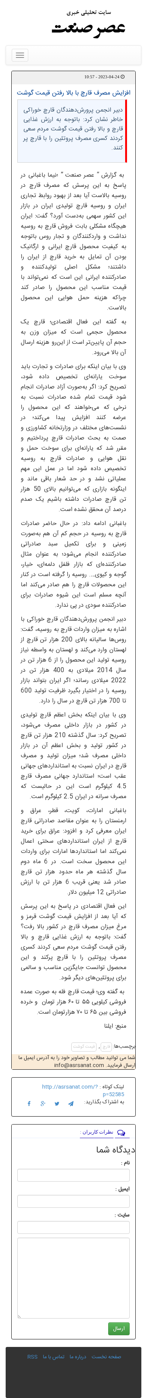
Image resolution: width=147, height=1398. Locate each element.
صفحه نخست (106, 1357)
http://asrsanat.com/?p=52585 (83, 1091)
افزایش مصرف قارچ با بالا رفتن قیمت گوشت (73, 93)
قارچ (106, 1047)
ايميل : (113, 1189)
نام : (114, 1163)
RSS (33, 1357)
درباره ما (78, 1357)
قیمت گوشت (84, 1047)
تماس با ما (53, 1357)
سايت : (114, 1215)
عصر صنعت (81, 175)
